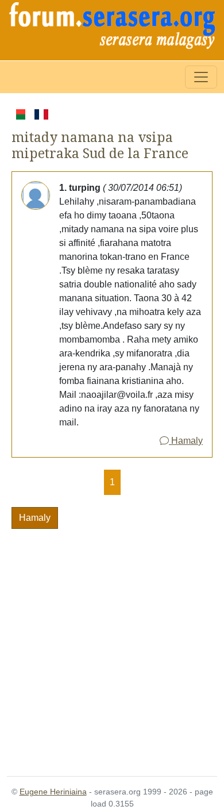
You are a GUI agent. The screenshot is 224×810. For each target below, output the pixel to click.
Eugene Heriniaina (53, 791)
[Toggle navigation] (201, 77)
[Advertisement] (112, 645)
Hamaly (186, 441)
